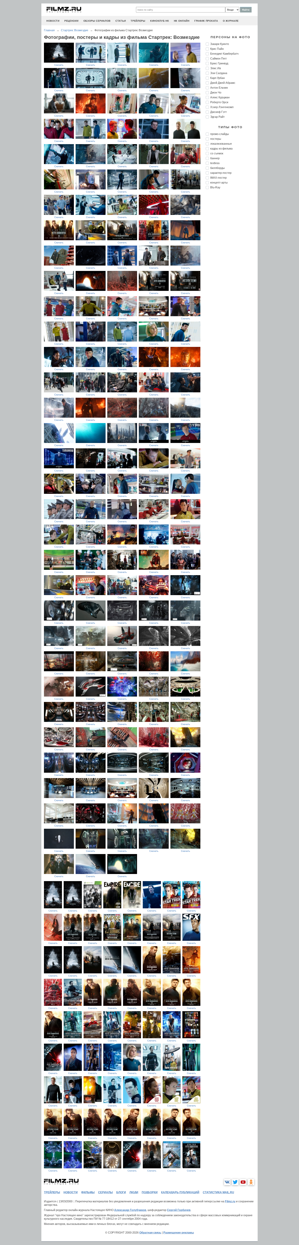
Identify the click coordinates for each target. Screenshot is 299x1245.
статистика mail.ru (218, 1192)
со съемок (216, 153)
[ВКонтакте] (227, 1182)
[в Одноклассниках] (251, 1182)
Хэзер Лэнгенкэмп (222, 107)
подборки (150, 1192)
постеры (215, 138)
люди (133, 1192)
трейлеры (138, 20)
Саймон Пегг (218, 58)
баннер (215, 158)
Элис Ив (215, 68)
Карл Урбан (217, 77)
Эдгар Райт (217, 116)
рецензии (71, 20)
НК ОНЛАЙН (181, 20)
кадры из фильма (221, 148)
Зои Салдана (218, 73)
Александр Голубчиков (130, 1210)
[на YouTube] (243, 1182)
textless (215, 163)
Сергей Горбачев (179, 1210)
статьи (120, 20)
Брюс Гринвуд (219, 63)
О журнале (231, 20)
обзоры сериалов (97, 20)
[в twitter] (235, 1182)
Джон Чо (215, 92)
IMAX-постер (218, 177)
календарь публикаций (180, 1192)
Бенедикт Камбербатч (224, 53)
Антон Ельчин (219, 87)
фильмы (88, 1192)
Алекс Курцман (220, 97)
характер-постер (221, 172)
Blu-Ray (215, 187)
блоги (121, 1192)
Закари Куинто (219, 43)
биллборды (217, 168)
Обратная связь (150, 1232)
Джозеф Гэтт (218, 111)
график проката (206, 20)
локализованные (221, 143)
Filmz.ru (230, 1201)
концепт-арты (219, 182)
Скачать (58, 64)
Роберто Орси (219, 102)
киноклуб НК (159, 20)
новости (53, 20)
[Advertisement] (232, 250)
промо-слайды (219, 134)
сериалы (105, 1192)
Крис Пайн (217, 48)
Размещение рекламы (178, 1232)
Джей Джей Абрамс (222, 82)
